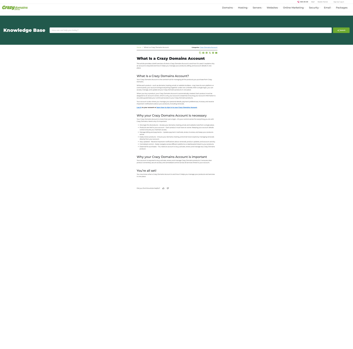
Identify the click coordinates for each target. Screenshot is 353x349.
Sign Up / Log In (339, 2)
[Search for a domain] (348, 2)
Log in (139, 107)
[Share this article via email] (216, 52)
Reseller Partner (323, 2)
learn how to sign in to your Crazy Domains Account (177, 107)
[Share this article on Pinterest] (213, 52)
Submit (342, 30)
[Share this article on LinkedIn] (206, 52)
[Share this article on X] (210, 52)
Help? (313, 2)
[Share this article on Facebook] (203, 52)
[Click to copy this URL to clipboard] (200, 52)
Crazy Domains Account (208, 47)
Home (139, 47)
